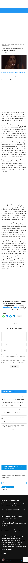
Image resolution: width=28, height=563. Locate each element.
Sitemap (3, 553)
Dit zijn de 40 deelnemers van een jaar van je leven (13, 396)
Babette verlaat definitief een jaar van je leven (12, 421)
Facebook (6, 308)
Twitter (16, 308)
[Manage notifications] (3, 559)
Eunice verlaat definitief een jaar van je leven (12, 409)
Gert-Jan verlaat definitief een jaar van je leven (12, 430)
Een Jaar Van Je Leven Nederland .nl (16, 560)
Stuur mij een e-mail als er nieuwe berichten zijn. (12, 363)
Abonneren (7, 487)
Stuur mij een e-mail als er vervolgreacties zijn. (14, 360)
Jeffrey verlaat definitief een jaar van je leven (12, 406)
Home (2, 44)
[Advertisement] (14, 27)
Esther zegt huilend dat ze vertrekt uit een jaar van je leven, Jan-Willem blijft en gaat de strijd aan (13, 425)
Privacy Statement (6, 549)
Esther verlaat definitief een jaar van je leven (12, 402)
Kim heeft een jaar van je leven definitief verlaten (13, 399)
